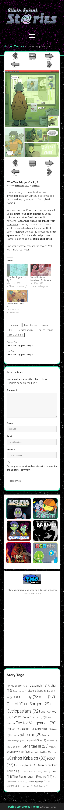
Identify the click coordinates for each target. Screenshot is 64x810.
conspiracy (14, 325)
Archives (32, 59)
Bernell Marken (20, 691)
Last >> (49, 68)
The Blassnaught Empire (32, 776)
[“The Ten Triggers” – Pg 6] (17, 270)
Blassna (35, 690)
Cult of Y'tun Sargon (29, 703)
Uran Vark (28, 786)
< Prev (15, 68)
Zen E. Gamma (16, 335)
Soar (47, 772)
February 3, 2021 (22, 186)
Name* (10, 423)
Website (11, 449)
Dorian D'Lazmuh (34, 717)
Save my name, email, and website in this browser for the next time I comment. (32, 468)
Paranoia (19, 231)
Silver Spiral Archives (33, 772)
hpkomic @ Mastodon (24, 590)
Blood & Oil (49, 691)
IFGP (11, 330)
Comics (19, 46)
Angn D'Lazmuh (35, 685)
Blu (9, 697)
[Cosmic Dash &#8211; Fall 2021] (17, 296)
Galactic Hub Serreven (35, 728)
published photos (42, 238)
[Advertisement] (32, 631)
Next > (49, 59)
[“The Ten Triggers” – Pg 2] (32, 156)
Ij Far (23, 741)
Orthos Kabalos (28, 758)
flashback (13, 729)
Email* (10, 436)
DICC (17, 717)
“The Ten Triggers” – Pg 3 (20, 354)
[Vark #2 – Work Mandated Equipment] (41, 270)
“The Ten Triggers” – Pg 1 (20, 345)
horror (33, 734)
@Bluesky (42, 590)
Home (8, 46)
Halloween (16, 735)
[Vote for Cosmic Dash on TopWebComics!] (32, 583)
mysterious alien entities (28, 213)
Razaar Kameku (25, 330)
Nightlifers (44, 752)
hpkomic (35, 186)
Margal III (37, 746)
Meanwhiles (19, 752)
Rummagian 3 (25, 765)
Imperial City (36, 740)
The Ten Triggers (45, 330)
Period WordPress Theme (23, 806)
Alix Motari (14, 685)
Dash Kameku (30, 325)
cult (47, 696)
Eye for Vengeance (36, 723)
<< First (15, 59)
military (34, 752)
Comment (12, 390)
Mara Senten (16, 746)
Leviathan (51, 741)
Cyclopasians (23, 711)
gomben (46, 325)
